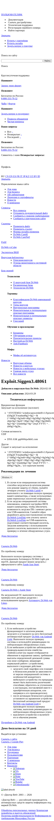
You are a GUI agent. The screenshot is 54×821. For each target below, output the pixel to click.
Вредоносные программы (26, 307)
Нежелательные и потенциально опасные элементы (29, 317)
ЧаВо (4, 103)
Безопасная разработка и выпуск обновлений (24, 811)
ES (15, 176)
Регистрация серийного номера (24, 27)
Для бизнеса (13, 192)
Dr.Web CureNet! (21, 237)
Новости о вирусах (23, 365)
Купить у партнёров (17, 40)
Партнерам (12, 757)
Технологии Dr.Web (23, 288)
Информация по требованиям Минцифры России (26, 817)
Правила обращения (17, 119)
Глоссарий (18, 321)
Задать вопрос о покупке (20, 46)
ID (39, 176)
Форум (11, 103)
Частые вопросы (15, 121)
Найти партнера (16, 30)
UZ (32, 176)
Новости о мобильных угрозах (29, 368)
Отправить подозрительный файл (30, 213)
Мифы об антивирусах (24, 355)
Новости (11, 200)
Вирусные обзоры (22, 363)
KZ (28, 176)
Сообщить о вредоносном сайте (29, 218)
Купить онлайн (15, 43)
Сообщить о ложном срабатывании (31, 216)
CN (7, 176)
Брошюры (18, 333)
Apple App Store (31, 564)
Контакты (12, 763)
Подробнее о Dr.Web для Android (18, 722)
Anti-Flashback (20, 343)
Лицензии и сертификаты (20, 197)
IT (21, 176)
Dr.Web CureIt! (20, 234)
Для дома (12, 189)
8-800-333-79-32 (9, 98)
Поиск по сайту (9, 55)
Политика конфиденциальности (17, 815)
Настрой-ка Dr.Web (23, 341)
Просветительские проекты (27, 338)
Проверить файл (21, 226)
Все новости (19, 374)
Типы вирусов (20, 305)
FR (18, 176)
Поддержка (13, 752)
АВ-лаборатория (15, 194)
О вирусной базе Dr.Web (25, 282)
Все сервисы (19, 210)
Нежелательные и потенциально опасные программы (29, 311)
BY (36, 176)
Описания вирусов (23, 260)
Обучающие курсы (22, 335)
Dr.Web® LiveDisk (16, 517)
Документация (15, 19)
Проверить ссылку (22, 229)
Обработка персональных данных (18, 810)
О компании (13, 202)
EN (11, 176)
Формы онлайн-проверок (26, 231)
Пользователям (15, 755)
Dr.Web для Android (26, 704)
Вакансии (12, 765)
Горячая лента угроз (23, 371)
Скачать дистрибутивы (20, 22)
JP (24, 176)
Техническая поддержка (20, 25)
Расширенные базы (23, 285)
